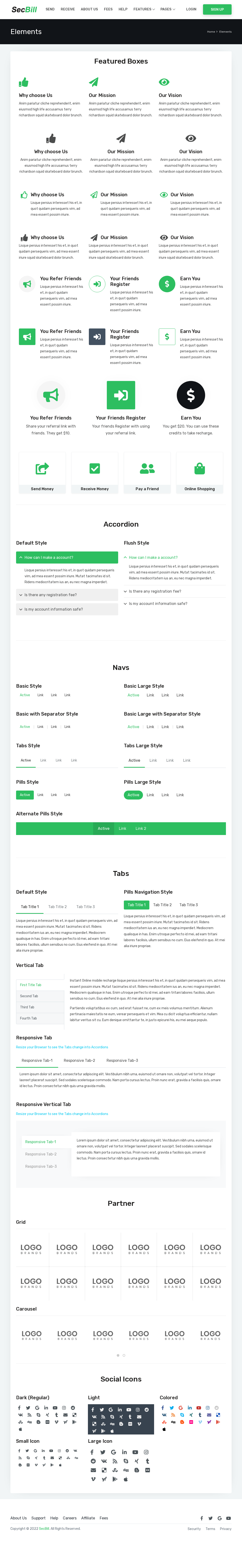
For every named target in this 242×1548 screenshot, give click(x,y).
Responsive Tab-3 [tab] (122, 1060)
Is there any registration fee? (51, 595)
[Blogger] (38, 1422)
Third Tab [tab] (27, 1007)
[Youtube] (55, 1408)
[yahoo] (65, 1422)
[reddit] (73, 1408)
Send (50, 9)
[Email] (65, 1415)
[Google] (37, 1408)
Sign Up (217, 10)
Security (194, 1529)
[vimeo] (56, 1422)
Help (123, 9)
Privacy (226, 1529)
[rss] (29, 1415)
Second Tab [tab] (29, 996)
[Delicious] (74, 1415)
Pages (165, 9)
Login (191, 9)
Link (40, 695)
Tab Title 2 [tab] (57, 907)
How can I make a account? (49, 557)
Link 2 (141, 828)
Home (211, 31)
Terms (210, 1529)
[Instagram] (64, 1408)
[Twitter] (28, 1408)
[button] (118, 1355)
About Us (89, 9)
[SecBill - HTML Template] (24, 9)
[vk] (20, 1415)
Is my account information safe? (54, 609)
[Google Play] (74, 1422)
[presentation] (18, 1334)
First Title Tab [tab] (30, 985)
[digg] (29, 1422)
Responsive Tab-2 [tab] (79, 1060)
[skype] (38, 1415)
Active (25, 695)
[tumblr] (56, 1415)
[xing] (47, 1415)
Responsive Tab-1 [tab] (37, 1060)
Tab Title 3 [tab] (85, 907)
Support (38, 1518)
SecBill (44, 1529)
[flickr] (47, 1422)
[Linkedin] (46, 1408)
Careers (70, 1518)
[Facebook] (19, 1408)
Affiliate (88, 1518)
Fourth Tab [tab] (28, 1018)
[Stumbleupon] (20, 1422)
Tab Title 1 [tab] (30, 907)
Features (142, 9)
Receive (68, 9)
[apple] (20, 1429)
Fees (108, 9)
